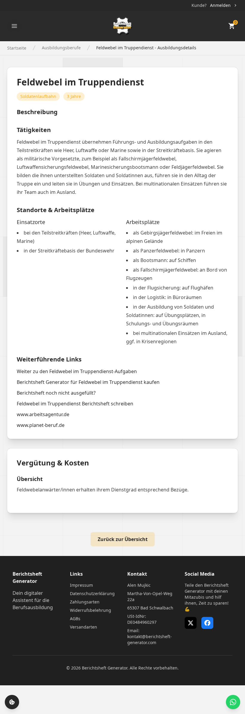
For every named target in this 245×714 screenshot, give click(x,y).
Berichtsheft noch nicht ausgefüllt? (56, 393)
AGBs (75, 618)
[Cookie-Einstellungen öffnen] (12, 702)
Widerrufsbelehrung (90, 610)
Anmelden (220, 5)
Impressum (81, 585)
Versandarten (83, 627)
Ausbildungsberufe (61, 47)
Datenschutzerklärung (92, 593)
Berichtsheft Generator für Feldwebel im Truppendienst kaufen (88, 382)
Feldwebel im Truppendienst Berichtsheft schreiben (75, 403)
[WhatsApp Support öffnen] (233, 702)
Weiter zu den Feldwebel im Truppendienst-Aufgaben (77, 371)
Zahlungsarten (84, 602)
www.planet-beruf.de (41, 425)
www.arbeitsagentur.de (43, 414)
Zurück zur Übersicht (123, 539)
